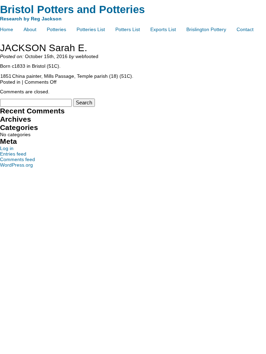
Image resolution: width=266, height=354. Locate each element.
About (30, 29)
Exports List (163, 29)
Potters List (127, 29)
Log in (7, 148)
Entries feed (13, 154)
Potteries (56, 29)
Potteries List (91, 29)
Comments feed (17, 159)
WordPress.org (16, 165)
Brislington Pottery (206, 29)
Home (6, 29)
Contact (245, 29)
